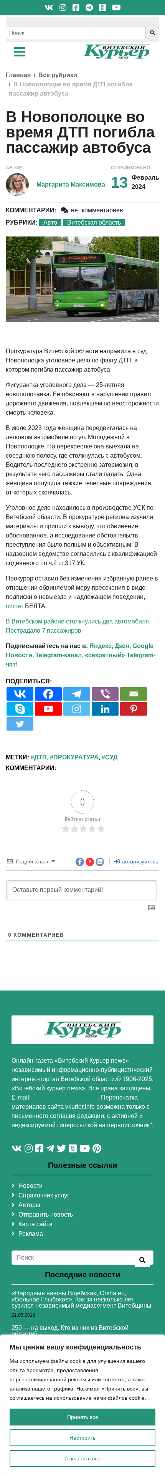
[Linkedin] (105, 709)
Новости (30, 1185)
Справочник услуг (43, 1195)
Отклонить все (82, 1458)
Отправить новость (45, 1214)
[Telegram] (76, 694)
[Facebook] (48, 694)
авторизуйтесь (139, 861)
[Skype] (20, 709)
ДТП (40, 757)
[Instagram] (76, 709)
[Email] (133, 694)
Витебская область (94, 222)
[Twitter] (20, 724)
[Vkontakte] (20, 694)
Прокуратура (76, 757)
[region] (82, 1404)
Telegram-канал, (59, 655)
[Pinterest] (133, 709)
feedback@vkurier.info (65, 1097)
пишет (14, 606)
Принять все (82, 1417)
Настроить (82, 1438)
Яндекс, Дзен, (110, 646)
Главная (18, 75)
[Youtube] (48, 709)
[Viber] (105, 694)
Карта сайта (35, 1224)
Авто (50, 222)
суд (111, 757)
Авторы (29, 1205)
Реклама (30, 1233)
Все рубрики (57, 75)
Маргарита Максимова (70, 184)
